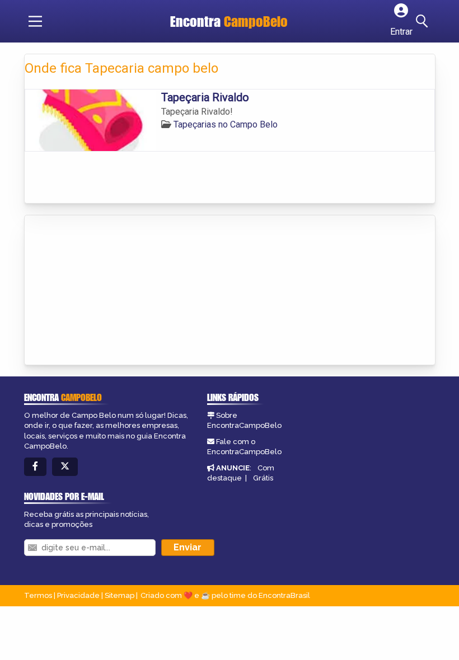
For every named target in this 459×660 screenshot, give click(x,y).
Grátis (263, 478)
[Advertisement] (109, 291)
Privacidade (78, 595)
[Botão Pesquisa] (423, 21)
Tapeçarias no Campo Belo (226, 124)
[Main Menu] (35, 21)
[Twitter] (65, 467)
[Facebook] (35, 467)
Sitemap (119, 595)
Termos (38, 595)
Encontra (229, 21)
